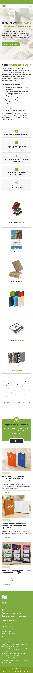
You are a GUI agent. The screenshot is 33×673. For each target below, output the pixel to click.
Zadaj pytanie (16, 441)
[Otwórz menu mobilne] (30, 6)
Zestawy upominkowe (8, 633)
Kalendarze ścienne (7, 626)
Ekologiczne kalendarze (8, 629)
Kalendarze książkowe (8, 624)
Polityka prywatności (16, 668)
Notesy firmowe (6, 631)
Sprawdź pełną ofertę (11, 44)
